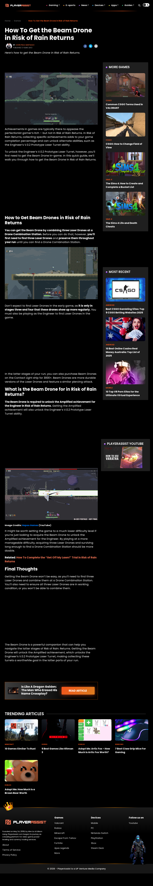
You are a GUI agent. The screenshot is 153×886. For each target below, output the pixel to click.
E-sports (70, 5)
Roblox (58, 828)
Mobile (94, 823)
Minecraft (59, 833)
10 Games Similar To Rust (20, 748)
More (57, 853)
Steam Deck (97, 848)
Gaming (53, 5)
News (84, 5)
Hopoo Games (30, 525)
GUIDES (44, 744)
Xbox (93, 843)
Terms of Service (11, 849)
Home (8, 20)
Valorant (59, 823)
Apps (114, 5)
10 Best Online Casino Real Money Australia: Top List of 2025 (123, 352)
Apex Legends (61, 848)
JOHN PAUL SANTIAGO (25, 45)
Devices (99, 5)
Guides (128, 5)
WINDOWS (119, 744)
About (5, 844)
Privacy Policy (9, 854)
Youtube (133, 823)
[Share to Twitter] (90, 46)
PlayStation (97, 838)
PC (92, 828)
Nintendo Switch (99, 833)
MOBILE (109, 387)
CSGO (109, 100)
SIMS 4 (109, 179)
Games (17, 20)
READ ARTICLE (78, 691)
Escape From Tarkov (65, 838)
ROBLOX (81, 744)
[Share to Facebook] (85, 46)
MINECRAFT (9, 744)
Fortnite (58, 843)
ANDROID (110, 305)
